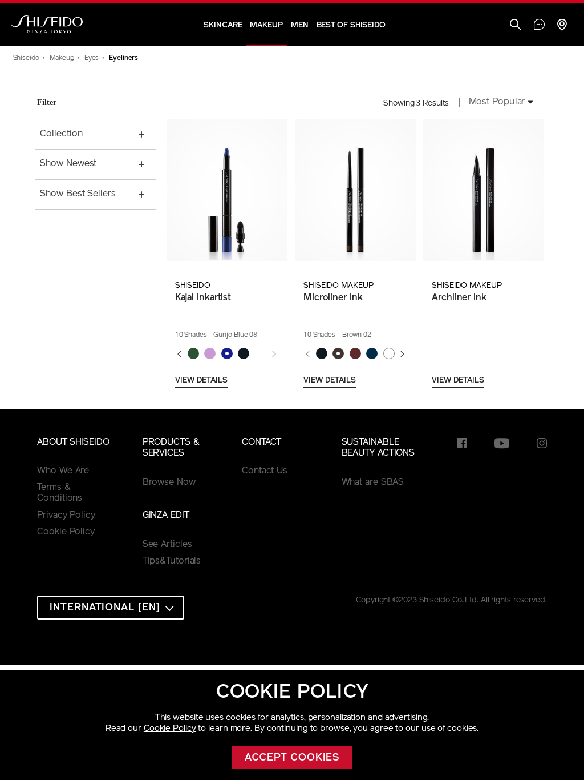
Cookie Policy (170, 729)
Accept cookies (292, 758)
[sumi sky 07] (210, 354)
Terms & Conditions (59, 493)
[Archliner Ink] (483, 190)
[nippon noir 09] (243, 354)
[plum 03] (355, 354)
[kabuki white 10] (260, 354)
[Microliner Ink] (355, 190)
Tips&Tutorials (172, 561)
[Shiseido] (47, 24)
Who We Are (63, 471)
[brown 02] (338, 354)
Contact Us (264, 471)
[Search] (515, 26)
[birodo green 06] (193, 354)
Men (300, 25)
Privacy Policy (66, 515)
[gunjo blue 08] (226, 354)
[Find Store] (561, 26)
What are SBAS (373, 482)
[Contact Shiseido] (539, 26)
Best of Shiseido (351, 25)
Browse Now (169, 482)
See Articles (167, 544)
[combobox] (498, 103)
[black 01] (321, 354)
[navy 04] (372, 354)
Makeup (266, 25)
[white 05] (388, 354)
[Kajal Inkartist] (226, 190)
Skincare (223, 25)
